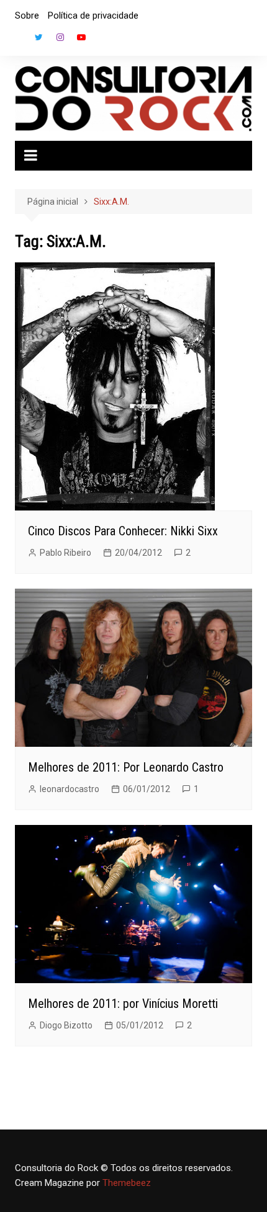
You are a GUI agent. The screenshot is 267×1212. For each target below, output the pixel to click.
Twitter (39, 37)
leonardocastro (69, 789)
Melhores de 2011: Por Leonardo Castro (126, 767)
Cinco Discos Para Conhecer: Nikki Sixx (123, 531)
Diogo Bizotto (66, 1025)
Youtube (81, 37)
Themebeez (126, 1182)
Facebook (18, 40)
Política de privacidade (93, 15)
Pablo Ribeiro (65, 553)
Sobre (27, 15)
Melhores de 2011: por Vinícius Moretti (123, 1003)
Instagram (60, 37)
